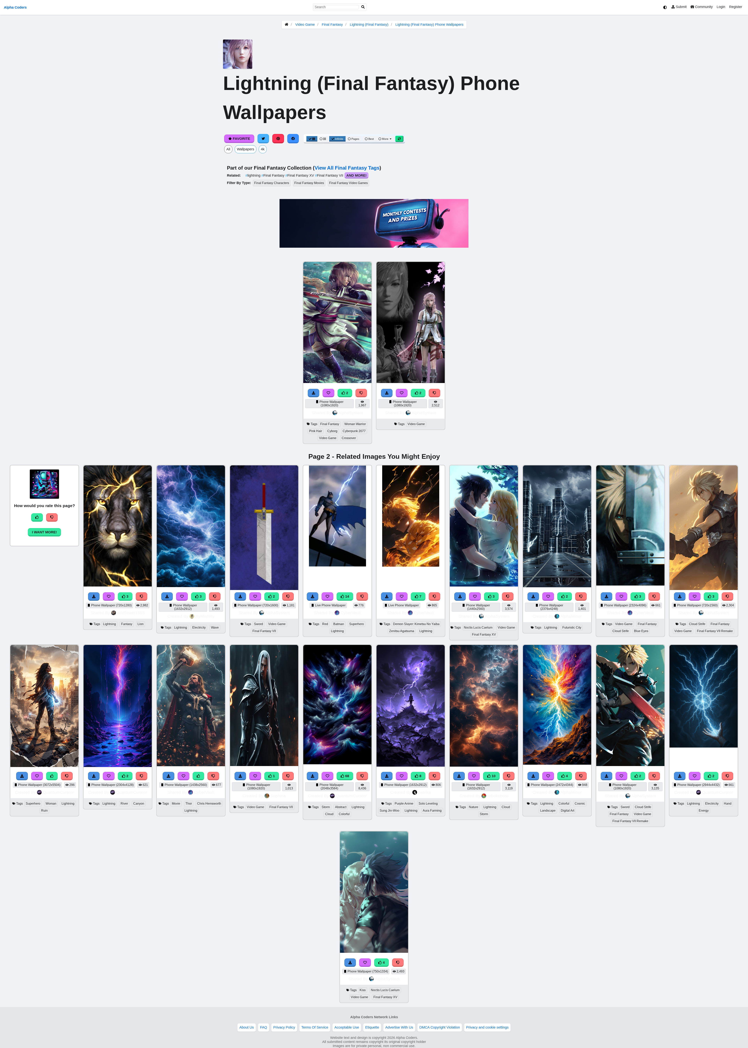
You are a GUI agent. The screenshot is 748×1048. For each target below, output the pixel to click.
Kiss (363, 990)
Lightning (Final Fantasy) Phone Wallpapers (429, 24)
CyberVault (350, 612)
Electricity (199, 627)
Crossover (349, 438)
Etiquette (372, 1027)
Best (371, 138)
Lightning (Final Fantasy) (369, 24)
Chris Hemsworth (209, 803)
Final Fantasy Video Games (348, 183)
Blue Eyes (641, 631)
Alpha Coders (15, 7)
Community (703, 7)
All (228, 149)
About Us (246, 1027)
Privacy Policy (284, 1027)
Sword (258, 624)
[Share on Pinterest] (278, 138)
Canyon (138, 803)
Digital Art (567, 810)
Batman (338, 624)
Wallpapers (245, 149)
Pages (355, 138)
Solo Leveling (428, 803)
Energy (704, 810)
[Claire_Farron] (411, 382)
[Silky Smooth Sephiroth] (264, 765)
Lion (141, 624)
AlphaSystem (350, 412)
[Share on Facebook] (293, 138)
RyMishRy (204, 616)
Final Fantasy (332, 24)
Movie (176, 803)
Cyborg (332, 431)
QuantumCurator (58, 792)
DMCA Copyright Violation (439, 1027)
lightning (253, 175)
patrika (424, 792)
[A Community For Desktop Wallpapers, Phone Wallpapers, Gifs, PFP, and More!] (286, 24)
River (124, 803)
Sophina (278, 795)
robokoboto (497, 795)
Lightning (109, 624)
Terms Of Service (314, 1027)
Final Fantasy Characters (271, 183)
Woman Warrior (355, 424)
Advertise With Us (399, 1027)
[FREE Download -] (313, 393)
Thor (188, 803)
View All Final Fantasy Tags (347, 168)
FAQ (263, 1027)
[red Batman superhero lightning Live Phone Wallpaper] (337, 565)
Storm (326, 807)
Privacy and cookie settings (487, 1027)
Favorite (241, 139)
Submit (681, 7)
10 (493, 776)
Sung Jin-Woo (389, 810)
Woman (51, 803)
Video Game (305, 24)
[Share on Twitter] (263, 138)
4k (263, 149)
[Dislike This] (361, 393)
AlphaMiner (571, 616)
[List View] (322, 139)
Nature (473, 807)
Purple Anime (404, 803)
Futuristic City (571, 627)
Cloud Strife (620, 631)
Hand (727, 803)
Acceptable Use (346, 1027)
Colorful (344, 814)
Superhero (356, 624)
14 (346, 596)
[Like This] (198, 776)
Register (735, 7)
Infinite (339, 138)
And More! (356, 175)
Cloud (329, 814)
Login (721, 7)
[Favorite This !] (328, 393)
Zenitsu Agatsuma (401, 631)
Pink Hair (315, 431)
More (385, 138)
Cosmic (580, 803)
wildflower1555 (131, 612)
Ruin (44, 810)
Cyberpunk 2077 (354, 431)
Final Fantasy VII (329, 175)
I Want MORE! (44, 532)
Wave (215, 627)
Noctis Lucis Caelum (478, 627)
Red (325, 624)
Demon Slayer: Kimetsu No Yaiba (416, 624)
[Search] (363, 7)
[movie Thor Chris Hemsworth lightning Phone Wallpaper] (191, 765)
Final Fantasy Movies (309, 183)
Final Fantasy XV (300, 175)
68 (346, 776)
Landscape (548, 810)
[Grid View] (311, 139)
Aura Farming (432, 810)
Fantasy (126, 624)
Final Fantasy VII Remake (715, 631)
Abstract (340, 807)
